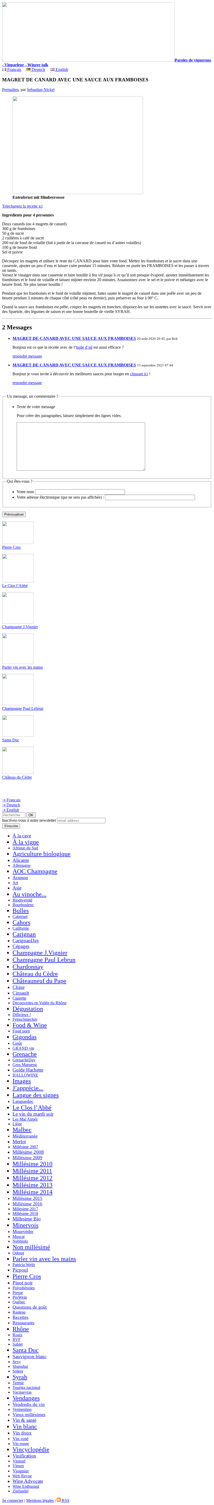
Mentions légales (40, 1500)
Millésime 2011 (32, 1171)
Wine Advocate (28, 1481)
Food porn (21, 1031)
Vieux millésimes (29, 1414)
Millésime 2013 (32, 1185)
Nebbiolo (20, 1241)
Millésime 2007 (25, 1147)
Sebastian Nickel (41, 89)
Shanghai (20, 1366)
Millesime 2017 (25, 1209)
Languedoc (23, 1101)
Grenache (25, 1054)
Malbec (22, 1129)
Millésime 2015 (27, 1198)
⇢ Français (11, 800)
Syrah (20, 1377)
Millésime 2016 (27, 1203)
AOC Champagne (35, 871)
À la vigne (26, 842)
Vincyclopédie (31, 1449)
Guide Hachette (28, 1070)
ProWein (20, 1297)
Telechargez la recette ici (22, 206)
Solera (18, 1371)
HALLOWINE (25, 1075)
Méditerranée (25, 1136)
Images (22, 1081)
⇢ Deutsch (11, 805)
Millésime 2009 (27, 1157)
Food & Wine (30, 1025)
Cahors (21, 922)
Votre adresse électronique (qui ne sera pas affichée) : (60, 497)
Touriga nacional (26, 1387)
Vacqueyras (22, 1392)
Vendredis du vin (29, 1404)
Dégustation (28, 1008)
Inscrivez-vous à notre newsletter (29, 820)
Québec (19, 1302)
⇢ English (10, 810)
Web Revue (22, 1476)
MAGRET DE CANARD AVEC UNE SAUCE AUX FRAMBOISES (74, 338)
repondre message (27, 356)
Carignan (24, 934)
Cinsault (21, 993)
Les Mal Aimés (25, 1119)
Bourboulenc (23, 905)
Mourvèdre (23, 1231)
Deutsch (38, 69)
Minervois (25, 1225)
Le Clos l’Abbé (15, 585)
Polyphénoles (24, 1288)
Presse (18, 1292)
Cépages (21, 946)
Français (13, 69)
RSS (65, 1500)
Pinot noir (23, 1282)
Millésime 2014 (32, 1192)
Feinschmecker (25, 1019)
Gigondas (25, 1036)
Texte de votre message (36, 406)
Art (15, 882)
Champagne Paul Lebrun (22, 708)
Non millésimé (31, 1247)
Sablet (18, 1344)
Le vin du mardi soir (33, 1114)
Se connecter (12, 1500)
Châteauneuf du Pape (39, 980)
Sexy (17, 1361)
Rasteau (19, 1312)
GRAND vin (23, 1048)
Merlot (19, 1141)
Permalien (10, 89)
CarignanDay (26, 940)
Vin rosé (20, 1438)
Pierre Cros (11, 547)
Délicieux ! (22, 1014)
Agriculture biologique (41, 853)
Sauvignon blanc (29, 1356)
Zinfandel (20, 1491)
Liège (17, 1124)
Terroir (18, 1383)
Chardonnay (28, 966)
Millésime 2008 (28, 1152)
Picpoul (20, 1270)
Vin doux (22, 1433)
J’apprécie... (28, 1088)
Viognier (21, 1470)
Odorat (18, 1253)
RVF (17, 1339)
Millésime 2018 (25, 1213)
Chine (19, 987)
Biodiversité (22, 900)
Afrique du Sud (25, 848)
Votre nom (25, 491)
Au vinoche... (29, 894)
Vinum (18, 1466)
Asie (17, 888)
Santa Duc (10, 740)
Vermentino (22, 1409)
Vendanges (26, 1398)
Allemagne (22, 865)
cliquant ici (139, 374)
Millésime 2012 (32, 1178)
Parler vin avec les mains (22, 667)
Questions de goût (30, 1307)
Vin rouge (21, 1443)
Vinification (24, 1456)
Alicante (21, 860)
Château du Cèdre (17, 777)
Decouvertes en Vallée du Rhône (40, 1003)
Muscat (19, 1236)
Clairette (19, 998)
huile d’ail (84, 347)
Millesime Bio (27, 1219)
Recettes (20, 1317)
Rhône (21, 1329)
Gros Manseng (25, 1064)
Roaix (17, 1335)
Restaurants (23, 1322)
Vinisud (19, 1461)
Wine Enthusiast (26, 1486)
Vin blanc (25, 1426)
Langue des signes (36, 1095)
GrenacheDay (24, 1060)
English (61, 69)
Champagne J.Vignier (20, 627)
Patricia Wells (24, 1264)
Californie (21, 928)
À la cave (22, 835)
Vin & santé (24, 1420)
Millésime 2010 (32, 1164)
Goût (17, 1043)
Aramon (20, 877)
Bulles (21, 910)
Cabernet (20, 916)
